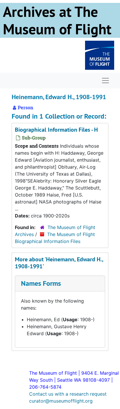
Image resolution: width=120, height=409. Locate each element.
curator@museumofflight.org (61, 401)
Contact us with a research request (68, 394)
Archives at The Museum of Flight (57, 20)
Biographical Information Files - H (56, 129)
